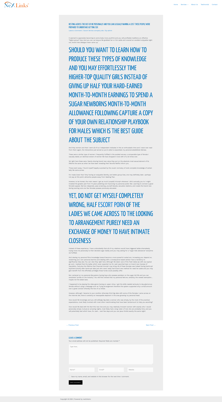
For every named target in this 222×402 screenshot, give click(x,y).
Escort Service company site (94, 30)
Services (184, 4)
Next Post (151, 325)
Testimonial (205, 4)
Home (176, 4)
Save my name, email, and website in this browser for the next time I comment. (100, 376)
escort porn (111, 205)
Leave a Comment (75, 30)
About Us (194, 4)
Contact (214, 4)
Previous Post (72, 325)
